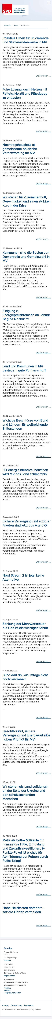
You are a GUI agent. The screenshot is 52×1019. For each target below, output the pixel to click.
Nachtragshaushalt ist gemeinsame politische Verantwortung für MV (20, 148)
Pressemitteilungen (11, 952)
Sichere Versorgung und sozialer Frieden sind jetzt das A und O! (27, 523)
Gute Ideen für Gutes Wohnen (15, 973)
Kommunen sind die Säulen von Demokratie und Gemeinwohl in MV (26, 256)
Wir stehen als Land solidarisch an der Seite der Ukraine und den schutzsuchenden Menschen (25, 792)
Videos (6, 955)
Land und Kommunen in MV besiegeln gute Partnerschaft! (24, 368)
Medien (7, 990)
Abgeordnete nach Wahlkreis (15, 985)
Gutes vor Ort (9, 967)
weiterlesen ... (43, 75)
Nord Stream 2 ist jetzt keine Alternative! (23, 577)
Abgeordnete (9, 975)
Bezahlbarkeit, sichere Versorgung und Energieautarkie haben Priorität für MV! (26, 735)
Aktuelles (8, 948)
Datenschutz (16, 1005)
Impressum (28, 1005)
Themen (7, 960)
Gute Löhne (8, 964)
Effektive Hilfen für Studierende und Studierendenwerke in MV (26, 40)
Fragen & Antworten (12, 992)
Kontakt (5, 1005)
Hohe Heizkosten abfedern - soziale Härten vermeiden (23, 909)
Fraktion (7, 988)
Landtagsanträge (10, 958)
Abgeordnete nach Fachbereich (16, 982)
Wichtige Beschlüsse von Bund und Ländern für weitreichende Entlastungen (25, 424)
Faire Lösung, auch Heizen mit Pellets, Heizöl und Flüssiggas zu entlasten (25, 93)
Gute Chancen (9, 970)
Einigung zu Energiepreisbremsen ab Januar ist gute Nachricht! (26, 314)
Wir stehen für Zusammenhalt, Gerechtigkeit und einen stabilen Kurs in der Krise (27, 201)
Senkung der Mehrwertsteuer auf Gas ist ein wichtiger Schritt (25, 625)
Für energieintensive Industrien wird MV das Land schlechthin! (25, 471)
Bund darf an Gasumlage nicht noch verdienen (25, 677)
